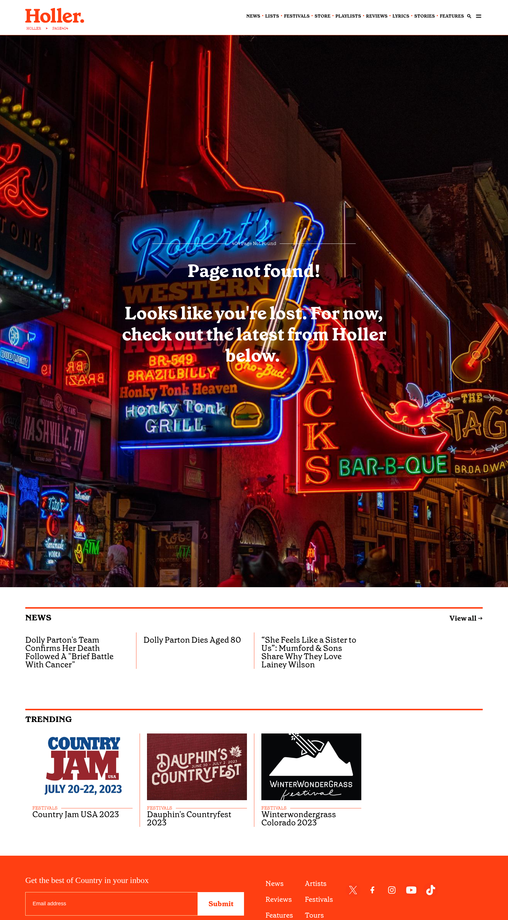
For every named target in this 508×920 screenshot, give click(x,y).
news (253, 16)
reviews (376, 16)
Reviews (278, 899)
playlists (348, 16)
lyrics (400, 16)
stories (424, 16)
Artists (316, 883)
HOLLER (33, 28)
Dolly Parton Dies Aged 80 (192, 639)
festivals (297, 16)
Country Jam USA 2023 (75, 814)
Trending (48, 719)
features (452, 16)
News (38, 617)
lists (272, 16)
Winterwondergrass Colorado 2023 (298, 818)
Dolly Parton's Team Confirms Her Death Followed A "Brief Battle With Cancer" (69, 652)
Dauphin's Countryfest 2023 (189, 818)
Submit (220, 904)
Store (322, 16)
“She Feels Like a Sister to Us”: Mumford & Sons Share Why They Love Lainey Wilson (308, 652)
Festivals (319, 899)
